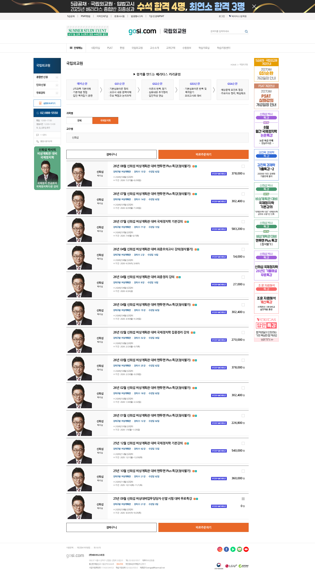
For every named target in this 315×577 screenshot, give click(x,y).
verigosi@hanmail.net (156, 568)
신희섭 (75, 137)
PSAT (109, 48)
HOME (233, 65)
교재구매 (170, 48)
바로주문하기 (203, 154)
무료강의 (40, 93)
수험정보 (186, 48)
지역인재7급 (102, 16)
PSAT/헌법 (85, 16)
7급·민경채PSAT (156, 16)
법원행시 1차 (137, 16)
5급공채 (71, 16)
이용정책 (69, 548)
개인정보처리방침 (83, 548)
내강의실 (95, 48)
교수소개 (154, 48)
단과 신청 (40, 85)
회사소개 (97, 548)
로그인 (222, 16)
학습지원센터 (223, 48)
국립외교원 (174, 31)
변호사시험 (119, 16)
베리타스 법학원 (239, 16)
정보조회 (119, 564)
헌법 (122, 48)
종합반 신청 (42, 77)
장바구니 (111, 154)
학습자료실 (204, 48)
